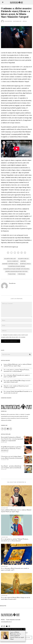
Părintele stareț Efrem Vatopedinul (16, 269)
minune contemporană (10, 263)
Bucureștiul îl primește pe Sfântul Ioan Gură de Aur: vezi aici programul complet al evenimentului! (12, 439)
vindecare (21, 274)
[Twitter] (15, 252)
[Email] (25, 252)
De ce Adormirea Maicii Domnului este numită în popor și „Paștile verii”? (17, 376)
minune (23, 261)
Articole (25, 21)
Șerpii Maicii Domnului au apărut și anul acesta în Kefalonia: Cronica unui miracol (11, 448)
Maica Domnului (13, 261)
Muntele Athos (25, 263)
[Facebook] (8, 252)
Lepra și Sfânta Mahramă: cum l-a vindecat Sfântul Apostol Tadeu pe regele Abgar (17, 365)
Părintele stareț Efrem (16, 266)
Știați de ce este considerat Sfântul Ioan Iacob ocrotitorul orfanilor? (16, 386)
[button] (30, 354)
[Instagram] (5, 429)
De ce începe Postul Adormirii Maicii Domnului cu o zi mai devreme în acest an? (18, 392)
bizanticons (12, 283)
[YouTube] (8, 429)
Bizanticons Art (10, 258)
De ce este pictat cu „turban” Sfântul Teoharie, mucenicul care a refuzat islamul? (16, 370)
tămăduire (11, 274)
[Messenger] (11, 252)
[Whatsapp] (21, 252)
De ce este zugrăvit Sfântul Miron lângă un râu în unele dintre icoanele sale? (17, 381)
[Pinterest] (18, 252)
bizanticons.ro (23, 258)
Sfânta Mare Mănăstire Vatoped (17, 271)
